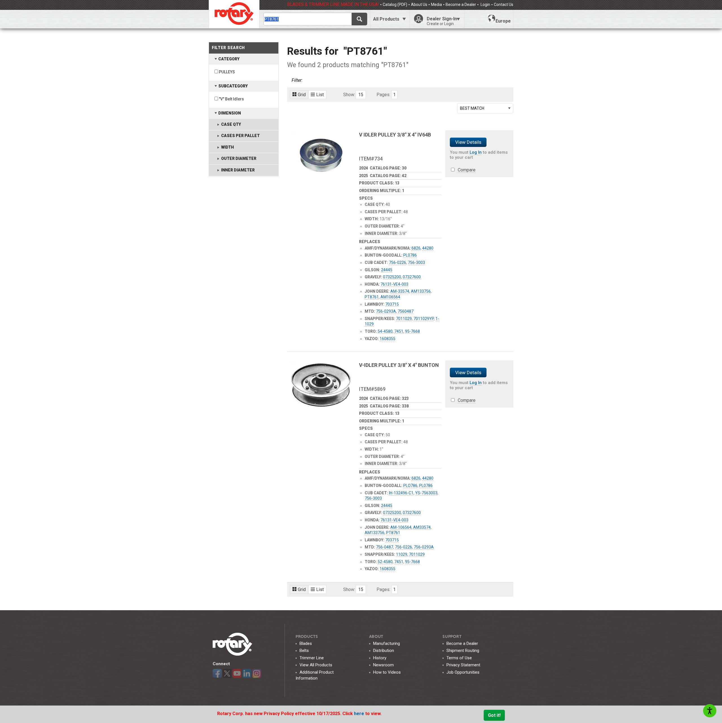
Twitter (227, 673)
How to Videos (387, 672)
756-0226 (397, 262)
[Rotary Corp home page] (234, 14)
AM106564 (390, 297)
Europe (503, 21)
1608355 (387, 338)
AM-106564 (400, 527)
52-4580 (385, 561)
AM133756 (421, 291)
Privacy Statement (463, 664)
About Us (419, 4)
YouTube (236, 673)
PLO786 (410, 485)
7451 (398, 331)
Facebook (217, 673)
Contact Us (503, 4)
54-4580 (385, 331)
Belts (304, 650)
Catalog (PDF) (395, 4)
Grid (302, 94)
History (379, 657)
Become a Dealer (461, 4)
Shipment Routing (462, 650)
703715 (392, 304)
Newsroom (383, 664)
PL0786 (410, 255)
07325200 (392, 277)
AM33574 (422, 527)
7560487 (405, 311)
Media (436, 4)
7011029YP (423, 318)
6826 (416, 248)
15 (360, 94)
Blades (306, 643)
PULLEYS (227, 72)
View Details (468, 142)
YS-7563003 (426, 493)
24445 (386, 270)
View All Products (316, 664)
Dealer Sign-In (442, 21)
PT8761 (372, 297)
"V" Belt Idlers (231, 99)
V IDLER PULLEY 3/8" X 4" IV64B (395, 135)
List (320, 94)
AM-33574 (399, 291)
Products (307, 636)
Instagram (256, 673)
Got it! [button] (494, 715)
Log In (476, 152)
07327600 (412, 277)
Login (485, 4)
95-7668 (412, 331)
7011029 (404, 318)
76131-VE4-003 (394, 284)
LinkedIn (246, 673)
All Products (386, 19)
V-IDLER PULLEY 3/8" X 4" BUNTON (399, 365)
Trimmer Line (312, 657)
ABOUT (376, 636)
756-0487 (384, 547)
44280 (427, 248)
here (359, 713)
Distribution (383, 650)
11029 (401, 554)
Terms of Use (459, 657)
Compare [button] (467, 170)
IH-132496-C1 (401, 493)
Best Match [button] (472, 108)
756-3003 (416, 262)
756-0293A (386, 311)
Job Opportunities (462, 672)
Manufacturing (386, 643)
